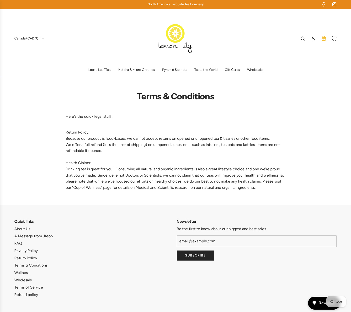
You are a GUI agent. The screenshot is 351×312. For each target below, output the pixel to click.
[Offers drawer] (324, 38)
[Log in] (313, 38)
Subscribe (195, 255)
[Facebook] (324, 4)
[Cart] (334, 38)
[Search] (303, 38)
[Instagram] (334, 4)
